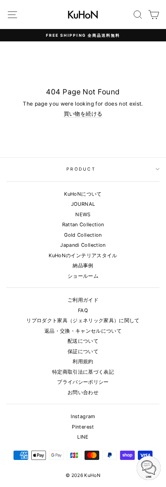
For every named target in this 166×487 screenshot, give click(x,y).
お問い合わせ (83, 392)
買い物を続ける (83, 114)
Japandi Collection (82, 245)
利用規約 (83, 361)
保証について (83, 351)
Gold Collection (83, 235)
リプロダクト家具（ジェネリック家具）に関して (83, 320)
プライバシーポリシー (82, 382)
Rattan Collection (83, 224)
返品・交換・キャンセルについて (83, 331)
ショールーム (83, 276)
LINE (82, 437)
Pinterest (83, 427)
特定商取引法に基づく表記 (83, 372)
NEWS (82, 214)
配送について (83, 341)
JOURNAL (83, 204)
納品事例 (83, 265)
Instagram (83, 416)
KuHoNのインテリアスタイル (83, 255)
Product (81, 169)
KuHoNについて (83, 194)
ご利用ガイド (83, 300)
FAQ (83, 310)
